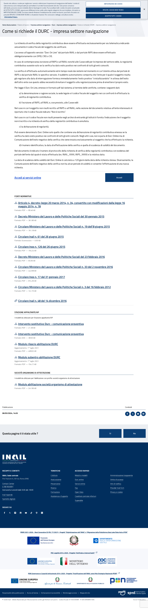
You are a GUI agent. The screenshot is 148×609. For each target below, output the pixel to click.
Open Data (79, 492)
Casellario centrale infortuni (85, 496)
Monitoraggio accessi (70, 593)
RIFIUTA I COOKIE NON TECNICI (113, 10)
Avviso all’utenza (32, 593)
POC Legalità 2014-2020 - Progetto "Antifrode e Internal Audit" (73, 553)
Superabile (79, 500)
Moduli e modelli (81, 475)
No (134, 433)
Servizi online (80, 483)
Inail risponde (7, 494)
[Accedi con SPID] (137, 593)
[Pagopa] (121, 593)
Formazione (55, 492)
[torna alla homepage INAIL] (14, 459)
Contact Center (8, 483)
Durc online (79, 479)
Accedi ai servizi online (27, 177)
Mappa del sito (85, 593)
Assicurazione (56, 479)
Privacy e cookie (116, 492)
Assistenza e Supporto (59, 496)
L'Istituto (54, 475)
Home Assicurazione (9, 25)
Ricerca (53, 488)
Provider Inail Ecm (117, 488)
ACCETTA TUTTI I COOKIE (113, 16)
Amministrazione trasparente (121, 475)
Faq (76, 488)
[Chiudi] (144, 9)
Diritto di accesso (116, 479)
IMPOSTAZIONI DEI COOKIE (113, 4)
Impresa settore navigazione (40, 25)
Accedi (119, 177)
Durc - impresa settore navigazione (64, 25)
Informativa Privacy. (11, 17)
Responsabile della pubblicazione (13, 593)
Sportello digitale (8, 499)
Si (110, 433)
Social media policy (139, 599)
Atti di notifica (115, 483)
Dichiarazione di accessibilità (50, 593)
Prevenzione (55, 483)
